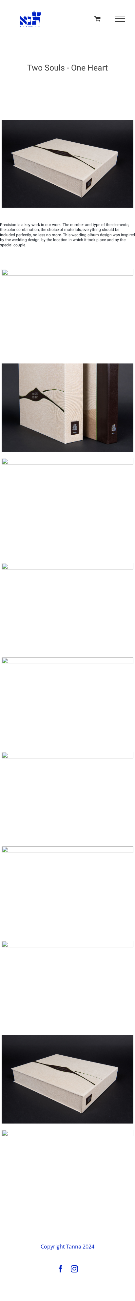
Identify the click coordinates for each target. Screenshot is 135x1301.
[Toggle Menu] (120, 19)
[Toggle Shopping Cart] (97, 18)
